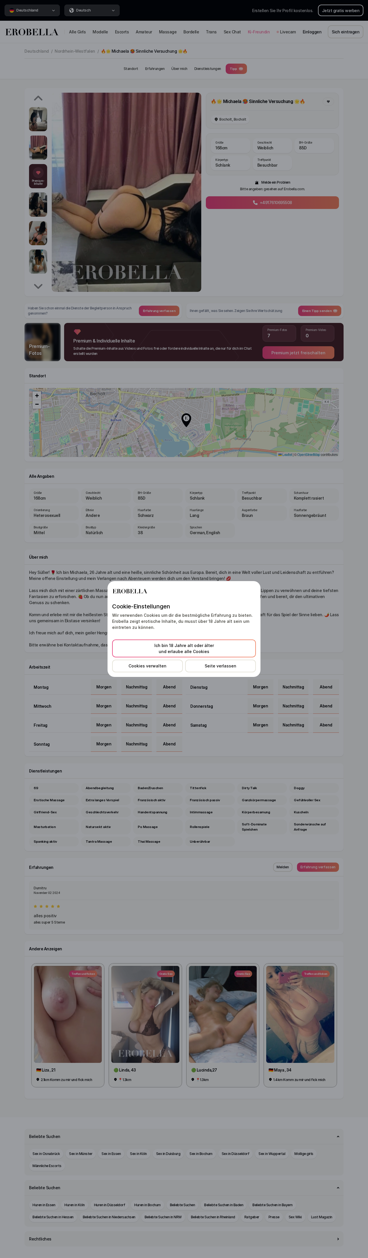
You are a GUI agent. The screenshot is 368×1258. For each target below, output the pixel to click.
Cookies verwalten (147, 665)
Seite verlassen (220, 665)
